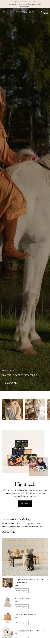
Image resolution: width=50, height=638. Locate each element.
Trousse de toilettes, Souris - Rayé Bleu (29, 630)
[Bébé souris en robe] (7, 603)
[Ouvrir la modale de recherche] (40, 12)
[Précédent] (4, 4)
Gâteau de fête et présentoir (25, 614)
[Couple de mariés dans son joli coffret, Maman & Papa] (7, 585)
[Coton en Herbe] (25, 12)
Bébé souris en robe (22, 598)
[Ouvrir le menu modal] (3, 12)
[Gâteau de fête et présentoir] (7, 619)
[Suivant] (46, 4)
